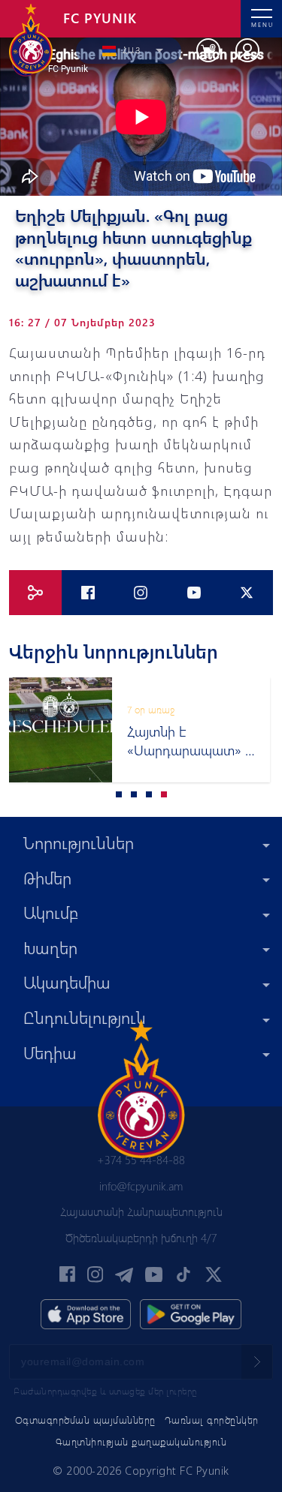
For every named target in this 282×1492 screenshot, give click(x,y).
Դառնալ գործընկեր (212, 1419)
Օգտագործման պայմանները (85, 1419)
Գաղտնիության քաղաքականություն (141, 1441)
